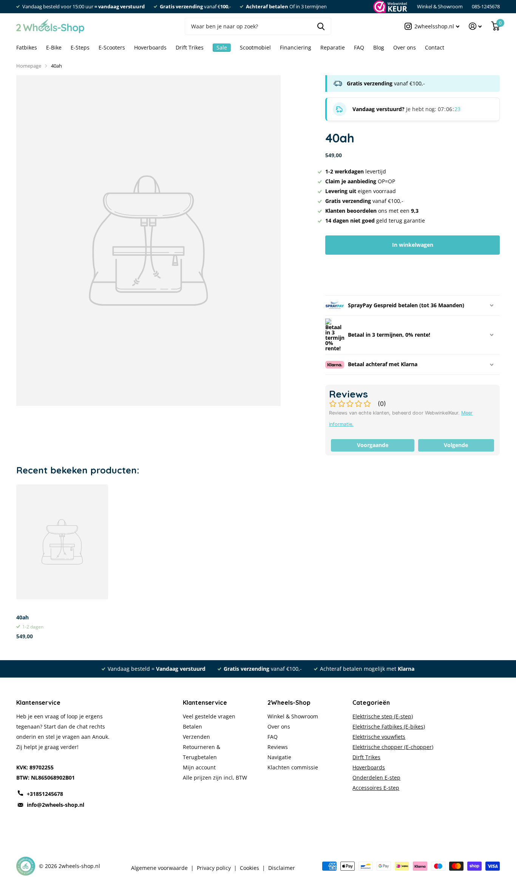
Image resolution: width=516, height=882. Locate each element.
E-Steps (80, 47)
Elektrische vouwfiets (378, 736)
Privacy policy (214, 868)
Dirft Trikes (366, 757)
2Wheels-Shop (289, 702)
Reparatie (332, 47)
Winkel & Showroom (440, 6)
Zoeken (321, 26)
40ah (22, 617)
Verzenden (196, 736)
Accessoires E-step (375, 787)
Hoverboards (150, 47)
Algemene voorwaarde (159, 868)
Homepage (28, 65)
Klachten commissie (292, 767)
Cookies (249, 868)
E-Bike (54, 47)
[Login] (475, 26)
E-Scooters (112, 47)
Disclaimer (281, 868)
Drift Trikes (190, 47)
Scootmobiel (255, 47)
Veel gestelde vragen (209, 716)
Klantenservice (205, 702)
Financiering (295, 47)
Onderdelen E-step (376, 777)
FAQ (359, 47)
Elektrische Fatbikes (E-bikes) (388, 726)
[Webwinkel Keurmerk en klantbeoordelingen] (389, 6)
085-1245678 (486, 6)
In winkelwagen (412, 244)
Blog (378, 47)
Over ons (404, 47)
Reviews (277, 746)
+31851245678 (45, 793)
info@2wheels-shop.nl (55, 804)
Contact (434, 47)
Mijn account (199, 767)
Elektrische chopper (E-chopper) (392, 746)
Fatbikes (26, 47)
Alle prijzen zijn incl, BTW (215, 777)
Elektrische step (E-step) (382, 716)
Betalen (192, 726)
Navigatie (279, 757)
